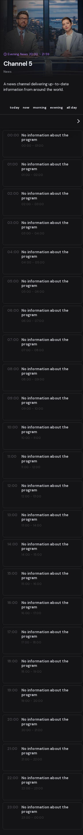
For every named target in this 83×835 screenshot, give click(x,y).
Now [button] (26, 107)
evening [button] (56, 107)
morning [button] (39, 107)
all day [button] (72, 107)
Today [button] (14, 107)
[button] (78, 121)
